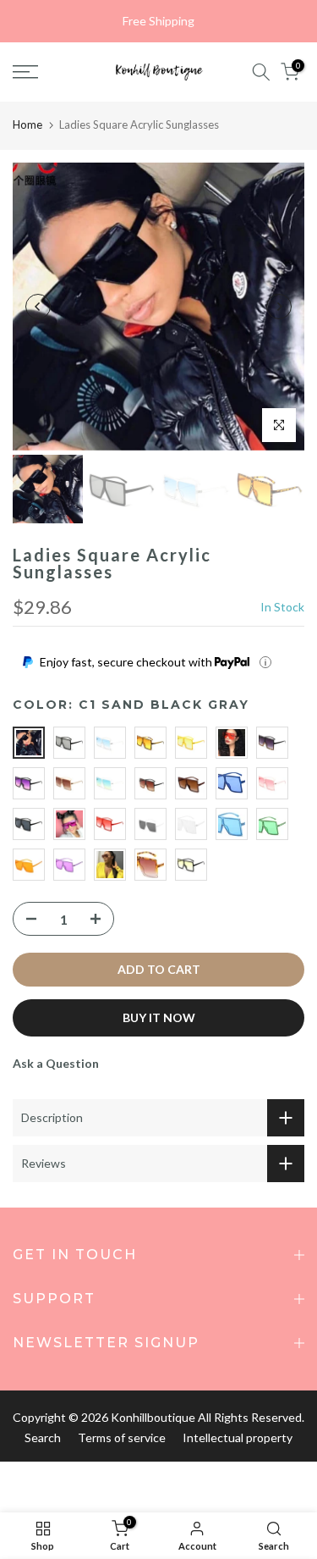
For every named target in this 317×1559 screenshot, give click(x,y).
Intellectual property (237, 1437)
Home (27, 124)
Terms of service (122, 1437)
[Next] (279, 306)
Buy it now (159, 1017)
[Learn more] (265, 662)
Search (43, 1437)
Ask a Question (56, 1063)
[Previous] (38, 306)
